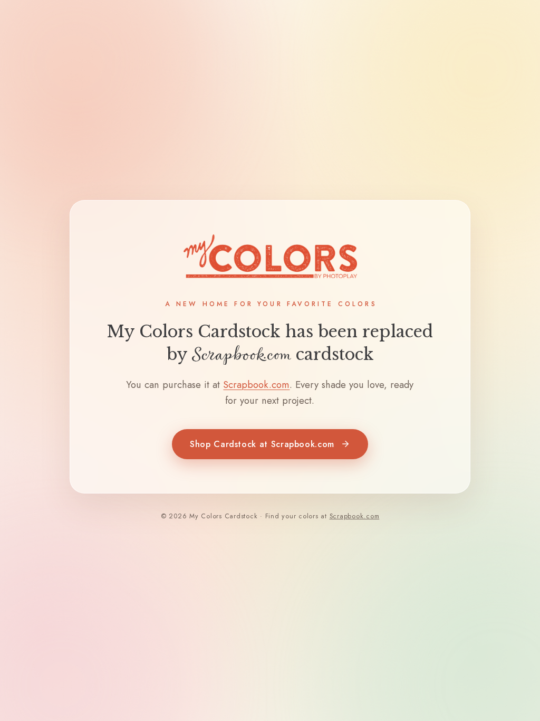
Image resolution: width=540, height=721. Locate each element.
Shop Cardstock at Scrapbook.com (262, 444)
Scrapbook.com (256, 384)
